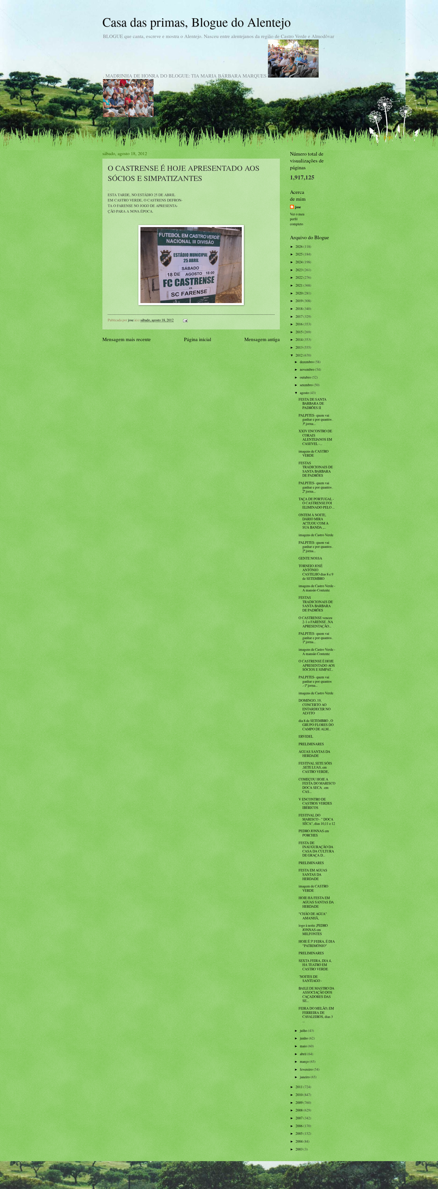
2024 (299, 261)
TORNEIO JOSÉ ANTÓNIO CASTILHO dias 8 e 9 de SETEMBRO (316, 572)
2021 (299, 285)
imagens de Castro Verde (316, 534)
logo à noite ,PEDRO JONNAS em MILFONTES (313, 929)
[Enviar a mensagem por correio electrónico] (185, 320)
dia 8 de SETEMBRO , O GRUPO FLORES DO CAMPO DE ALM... (316, 724)
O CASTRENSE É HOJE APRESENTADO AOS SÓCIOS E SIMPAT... (317, 665)
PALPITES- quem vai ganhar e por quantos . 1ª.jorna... (316, 637)
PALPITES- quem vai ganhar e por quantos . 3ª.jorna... (316, 419)
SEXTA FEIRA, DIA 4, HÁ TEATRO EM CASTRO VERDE (315, 964)
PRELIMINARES (311, 743)
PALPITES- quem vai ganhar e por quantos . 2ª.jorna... (316, 487)
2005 (299, 1133)
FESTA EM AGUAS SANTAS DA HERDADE (313, 874)
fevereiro (307, 1069)
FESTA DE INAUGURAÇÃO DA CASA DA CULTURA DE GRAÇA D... (316, 849)
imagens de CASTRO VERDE (313, 453)
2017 (299, 316)
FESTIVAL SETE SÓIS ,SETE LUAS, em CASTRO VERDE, (315, 767)
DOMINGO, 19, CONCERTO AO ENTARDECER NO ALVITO (315, 706)
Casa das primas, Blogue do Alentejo (196, 21)
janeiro (305, 1076)
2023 (299, 269)
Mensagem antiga (262, 339)
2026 (299, 246)
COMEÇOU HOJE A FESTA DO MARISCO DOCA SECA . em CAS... (317, 785)
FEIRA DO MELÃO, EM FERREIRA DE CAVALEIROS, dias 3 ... (316, 1014)
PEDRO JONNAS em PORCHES (314, 833)
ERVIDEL (306, 736)
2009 (299, 1102)
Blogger (246, 1178)
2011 (299, 1086)
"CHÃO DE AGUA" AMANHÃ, (313, 915)
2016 (299, 324)
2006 (299, 1125)
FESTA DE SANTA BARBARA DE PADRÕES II (312, 403)
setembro (307, 384)
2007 (299, 1118)
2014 (299, 339)
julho (304, 1030)
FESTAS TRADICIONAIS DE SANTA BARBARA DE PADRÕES (316, 469)
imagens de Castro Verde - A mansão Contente (317, 587)
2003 (299, 1149)
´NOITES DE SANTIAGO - (310, 978)
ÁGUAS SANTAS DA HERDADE (314, 753)
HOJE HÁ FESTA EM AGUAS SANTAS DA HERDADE (316, 901)
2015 (299, 331)
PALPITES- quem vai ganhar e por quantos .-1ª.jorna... (315, 681)
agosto (305, 392)
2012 (299, 355)
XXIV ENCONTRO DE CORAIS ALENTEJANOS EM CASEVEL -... (315, 437)
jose (298, 207)
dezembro (307, 361)
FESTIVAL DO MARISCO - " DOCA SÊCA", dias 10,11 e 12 (317, 819)
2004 (299, 1141)
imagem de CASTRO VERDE (313, 888)
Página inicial (197, 339)
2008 (299, 1110)
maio (304, 1046)
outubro (306, 377)
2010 (299, 1094)
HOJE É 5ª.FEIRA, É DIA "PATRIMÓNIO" (317, 943)
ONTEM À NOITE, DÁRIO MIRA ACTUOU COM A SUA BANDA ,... (313, 521)
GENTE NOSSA (310, 558)
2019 (299, 300)
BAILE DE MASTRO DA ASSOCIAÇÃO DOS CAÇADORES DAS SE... (316, 994)
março (304, 1061)
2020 (299, 293)
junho (304, 1038)
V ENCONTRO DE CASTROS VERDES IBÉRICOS (315, 803)
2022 (299, 277)
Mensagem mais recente (126, 339)
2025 (299, 254)
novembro (307, 369)
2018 (299, 308)
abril (303, 1053)
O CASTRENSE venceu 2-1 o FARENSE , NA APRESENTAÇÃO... (316, 621)
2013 (299, 347)
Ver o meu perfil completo (297, 219)
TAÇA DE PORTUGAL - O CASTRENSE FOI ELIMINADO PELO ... (317, 503)
